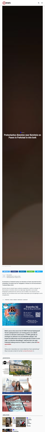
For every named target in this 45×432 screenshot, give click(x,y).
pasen (11, 299)
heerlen (15, 299)
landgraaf (25, 299)
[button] (6, 271)
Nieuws (22, 132)
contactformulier (28, 351)
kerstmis (7, 299)
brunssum (20, 299)
